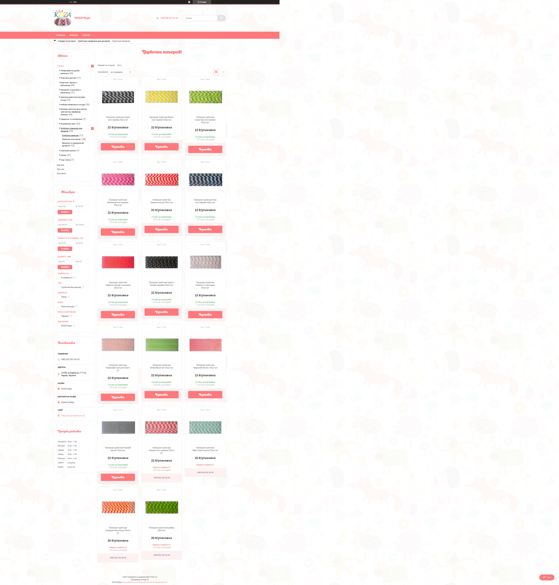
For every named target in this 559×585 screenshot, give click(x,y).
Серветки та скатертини (71, 119)
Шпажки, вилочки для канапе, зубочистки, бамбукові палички (74, 112)
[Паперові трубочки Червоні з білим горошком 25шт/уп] (118, 262)
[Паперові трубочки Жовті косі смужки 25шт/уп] (161, 96)
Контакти (61, 173)
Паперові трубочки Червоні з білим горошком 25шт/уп (118, 285)
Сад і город (66, 160)
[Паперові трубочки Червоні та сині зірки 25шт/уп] (205, 262)
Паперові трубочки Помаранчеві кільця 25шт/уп (118, 530)
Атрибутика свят (68, 124)
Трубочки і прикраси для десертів (94, 41)
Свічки (63, 155)
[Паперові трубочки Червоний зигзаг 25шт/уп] (205, 344)
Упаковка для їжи (68, 78)
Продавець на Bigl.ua (140, 580)
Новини (73, 35)
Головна (60, 35)
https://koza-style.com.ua (73, 415)
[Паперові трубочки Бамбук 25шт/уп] (161, 507)
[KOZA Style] (62, 18)
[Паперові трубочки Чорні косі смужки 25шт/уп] (118, 96)
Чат (549, 577)
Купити (118, 147)
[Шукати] (221, 18)
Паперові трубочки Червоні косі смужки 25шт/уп (161, 450)
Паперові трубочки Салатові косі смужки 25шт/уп (205, 120)
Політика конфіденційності (156, 582)
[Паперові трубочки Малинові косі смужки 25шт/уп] (118, 179)
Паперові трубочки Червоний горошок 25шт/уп (118, 367)
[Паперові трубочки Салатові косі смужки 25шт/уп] (205, 96)
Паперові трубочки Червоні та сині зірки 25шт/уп (205, 285)
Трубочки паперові (70, 135)
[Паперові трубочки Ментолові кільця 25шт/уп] (205, 427)
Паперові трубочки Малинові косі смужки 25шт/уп (117, 202)
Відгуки (60, 165)
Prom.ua (153, 577)
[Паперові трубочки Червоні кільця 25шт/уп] (161, 179)
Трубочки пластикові (71, 139)
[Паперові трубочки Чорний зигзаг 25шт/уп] (118, 427)
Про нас (60, 169)
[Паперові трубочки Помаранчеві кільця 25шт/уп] (118, 507)
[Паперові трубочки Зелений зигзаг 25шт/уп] (161, 344)
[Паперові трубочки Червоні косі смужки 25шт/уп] (161, 427)
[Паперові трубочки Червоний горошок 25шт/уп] (118, 344)
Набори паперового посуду (73, 104)
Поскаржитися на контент (133, 582)
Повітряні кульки (68, 151)
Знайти (65, 212)
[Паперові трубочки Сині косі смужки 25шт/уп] (205, 179)
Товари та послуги (67, 41)
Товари (86, 35)
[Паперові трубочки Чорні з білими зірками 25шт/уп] (161, 262)
